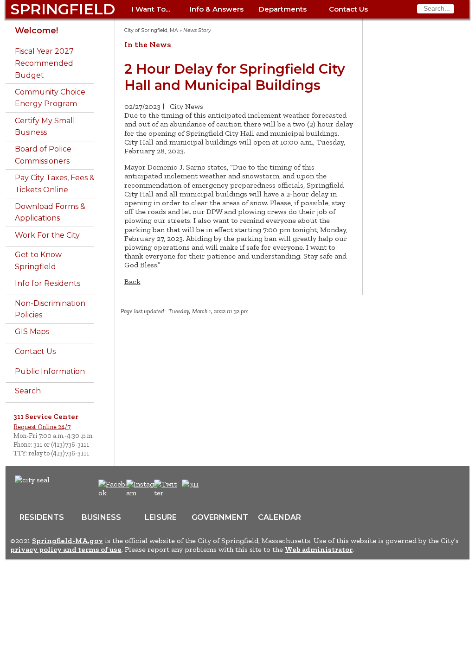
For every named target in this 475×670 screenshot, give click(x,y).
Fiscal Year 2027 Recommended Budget (44, 63)
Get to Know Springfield (38, 260)
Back (132, 281)
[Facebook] (114, 492)
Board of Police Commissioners (43, 155)
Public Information (50, 371)
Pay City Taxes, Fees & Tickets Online (55, 183)
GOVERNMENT (220, 517)
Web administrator (319, 549)
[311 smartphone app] (190, 484)
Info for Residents (47, 283)
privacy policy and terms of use (66, 549)
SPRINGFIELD (62, 9)
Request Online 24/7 (42, 427)
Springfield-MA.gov (67, 540)
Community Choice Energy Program (50, 98)
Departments (283, 9)
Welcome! (36, 30)
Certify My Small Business (45, 126)
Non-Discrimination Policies (50, 309)
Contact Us (348, 9)
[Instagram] (143, 492)
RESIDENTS (41, 517)
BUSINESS (101, 517)
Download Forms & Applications (50, 212)
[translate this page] (219, 489)
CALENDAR (279, 517)
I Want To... (151, 9)
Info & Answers (217, 9)
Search (28, 390)
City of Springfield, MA (151, 30)
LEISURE (161, 517)
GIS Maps (32, 331)
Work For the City (47, 235)
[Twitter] (166, 492)
